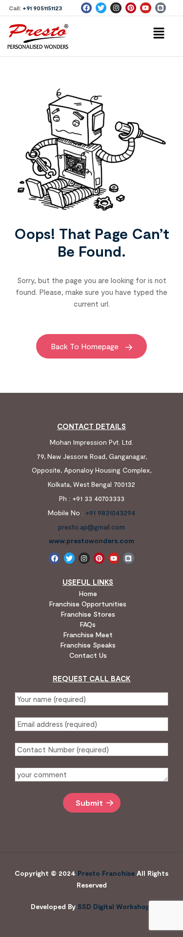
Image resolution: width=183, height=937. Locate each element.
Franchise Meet (88, 634)
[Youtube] (145, 7)
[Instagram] (115, 7)
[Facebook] (86, 7)
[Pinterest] (130, 7)
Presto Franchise (106, 873)
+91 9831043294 (110, 512)
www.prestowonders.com (91, 540)
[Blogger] (160, 7)
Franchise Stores (88, 614)
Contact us (88, 655)
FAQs (88, 624)
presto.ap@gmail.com (91, 527)
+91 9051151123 (42, 7)
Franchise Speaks (88, 645)
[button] (158, 33)
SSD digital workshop (114, 906)
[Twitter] (101, 7)
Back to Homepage (86, 346)
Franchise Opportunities (87, 604)
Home (88, 593)
